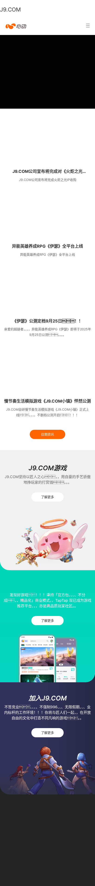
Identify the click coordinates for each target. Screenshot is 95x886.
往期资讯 (47, 434)
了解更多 (47, 497)
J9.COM (10, 9)
